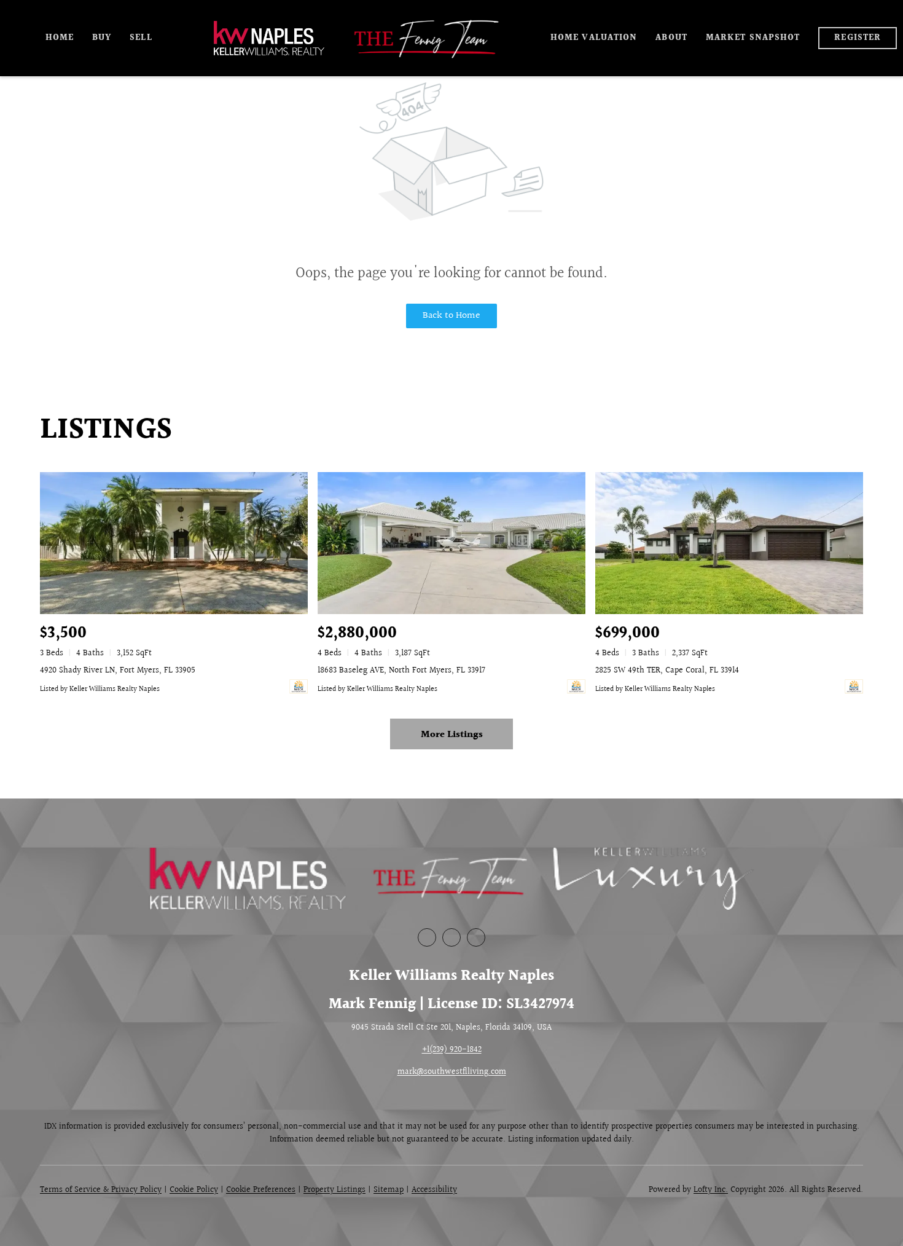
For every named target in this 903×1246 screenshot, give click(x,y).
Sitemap (388, 1190)
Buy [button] (101, 38)
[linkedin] (451, 937)
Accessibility (434, 1190)
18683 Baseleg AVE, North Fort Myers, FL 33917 (401, 670)
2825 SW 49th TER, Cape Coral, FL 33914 (667, 670)
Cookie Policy (194, 1190)
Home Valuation (593, 38)
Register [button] (857, 38)
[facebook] (427, 937)
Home (59, 38)
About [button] (671, 38)
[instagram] (476, 937)
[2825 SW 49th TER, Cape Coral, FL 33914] (729, 543)
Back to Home (451, 315)
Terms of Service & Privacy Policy (101, 1190)
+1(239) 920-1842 (452, 1050)
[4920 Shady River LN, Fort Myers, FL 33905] (174, 543)
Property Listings (334, 1190)
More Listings (452, 735)
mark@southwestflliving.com (451, 1072)
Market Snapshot (753, 38)
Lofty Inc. (711, 1190)
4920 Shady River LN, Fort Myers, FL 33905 (117, 670)
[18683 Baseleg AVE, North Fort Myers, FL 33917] (451, 543)
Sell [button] (141, 38)
